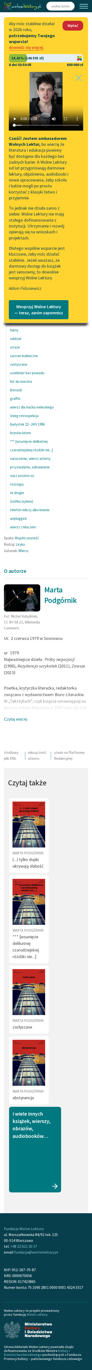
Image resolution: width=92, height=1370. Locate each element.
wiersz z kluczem (23, 527)
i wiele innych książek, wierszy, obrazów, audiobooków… (31, 1124)
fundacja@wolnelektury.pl (36, 1252)
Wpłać (72, 25)
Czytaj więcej (15, 719)
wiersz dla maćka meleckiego (32, 407)
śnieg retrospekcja (24, 415)
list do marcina (21, 381)
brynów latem (20, 432)
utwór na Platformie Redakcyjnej (69, 755)
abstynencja (23, 1097)
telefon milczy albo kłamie (30, 510)
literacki (16, 390)
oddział (15, 338)
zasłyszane (18, 364)
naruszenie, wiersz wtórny (30, 458)
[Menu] (83, 6)
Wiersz (23, 550)
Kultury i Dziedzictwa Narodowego (37, 1352)
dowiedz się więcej (26, 47)
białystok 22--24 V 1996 (27, 424)
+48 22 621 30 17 (23, 1246)
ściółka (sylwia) (21, 501)
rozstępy (17, 484)
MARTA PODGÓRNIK (28, 853)
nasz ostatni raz (22, 475)
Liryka (20, 544)
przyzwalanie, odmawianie (30, 467)
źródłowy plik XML (11, 755)
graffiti (15, 398)
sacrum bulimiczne (24, 355)
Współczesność (27, 538)
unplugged (18, 518)
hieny (14, 330)
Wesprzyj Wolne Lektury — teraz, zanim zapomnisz (38, 310)
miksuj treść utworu (37, 755)
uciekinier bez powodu (27, 373)
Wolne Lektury (37, 1314)
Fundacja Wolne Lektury (24, 1228)
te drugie (17, 492)
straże (15, 347)
